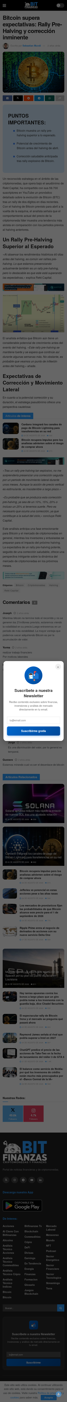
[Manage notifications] (58, 1394)
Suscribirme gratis (33, 731)
